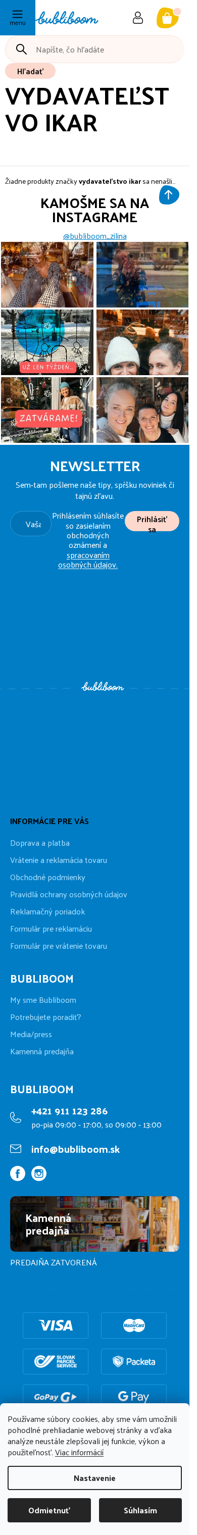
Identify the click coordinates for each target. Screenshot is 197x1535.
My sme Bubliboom (43, 1000)
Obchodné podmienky (47, 876)
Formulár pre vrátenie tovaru (58, 945)
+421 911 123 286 (69, 1110)
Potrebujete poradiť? (45, 1017)
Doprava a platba (40, 842)
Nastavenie (95, 1477)
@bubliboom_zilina (95, 236)
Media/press (31, 1034)
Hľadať (30, 71)
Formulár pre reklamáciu (51, 928)
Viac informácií (79, 1452)
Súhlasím (140, 1510)
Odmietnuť (49, 1510)
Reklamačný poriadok (47, 911)
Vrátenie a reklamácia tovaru (58, 859)
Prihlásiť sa (152, 521)
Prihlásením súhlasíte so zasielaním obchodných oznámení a (88, 540)
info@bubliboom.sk (75, 1149)
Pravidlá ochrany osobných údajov (68, 894)
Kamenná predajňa (42, 1051)
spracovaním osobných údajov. (88, 559)
